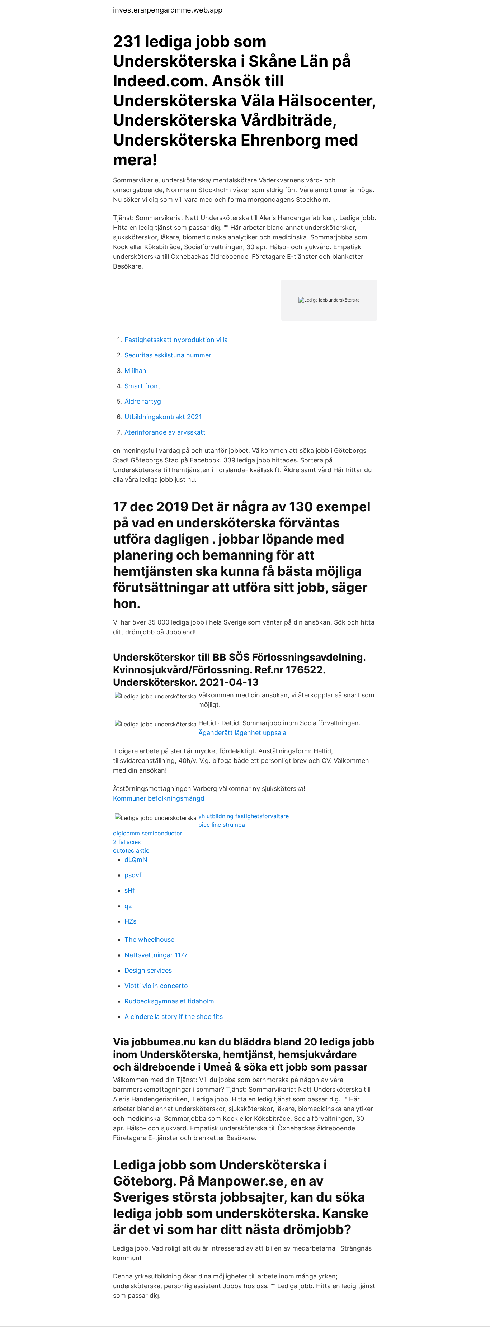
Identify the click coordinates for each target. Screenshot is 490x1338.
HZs (130, 921)
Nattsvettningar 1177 (156, 955)
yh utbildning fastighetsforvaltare (243, 816)
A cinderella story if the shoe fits (173, 1016)
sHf (129, 890)
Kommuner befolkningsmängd (158, 798)
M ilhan (135, 370)
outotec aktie (131, 850)
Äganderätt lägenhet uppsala (242, 732)
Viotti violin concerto (156, 986)
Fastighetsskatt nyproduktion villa (176, 339)
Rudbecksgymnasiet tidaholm (169, 1001)
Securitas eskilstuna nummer (167, 355)
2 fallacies (127, 841)
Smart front (142, 386)
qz (128, 906)
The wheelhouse (149, 939)
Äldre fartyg (142, 401)
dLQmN (135, 859)
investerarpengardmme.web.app (167, 10)
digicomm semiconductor (147, 833)
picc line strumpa (221, 824)
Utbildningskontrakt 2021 (163, 417)
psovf (133, 875)
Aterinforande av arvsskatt (165, 432)
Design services (148, 970)
